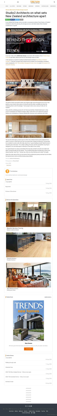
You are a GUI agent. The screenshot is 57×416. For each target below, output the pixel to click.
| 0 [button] (8, 19)
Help (22, 19)
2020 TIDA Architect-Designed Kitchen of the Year (27, 63)
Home (7, 6)
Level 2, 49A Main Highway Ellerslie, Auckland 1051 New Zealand (41, 408)
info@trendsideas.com (14, 408)
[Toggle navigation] (18, 2)
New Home (19, 6)
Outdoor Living (45, 6)
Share (13, 19)
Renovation (53, 6)
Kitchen (25, 6)
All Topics (12, 6)
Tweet (17, 19)
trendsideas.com (24, 408)
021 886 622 (6, 408)
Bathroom (31, 6)
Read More (28, 348)
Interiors (37, 6)
